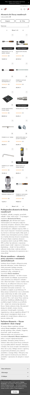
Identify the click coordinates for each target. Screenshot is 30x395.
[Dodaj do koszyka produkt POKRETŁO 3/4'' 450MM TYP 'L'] (12, 162)
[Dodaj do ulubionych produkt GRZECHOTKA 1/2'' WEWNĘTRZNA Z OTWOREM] (12, 63)
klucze (15, 278)
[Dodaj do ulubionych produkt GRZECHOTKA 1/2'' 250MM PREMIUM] (26, 149)
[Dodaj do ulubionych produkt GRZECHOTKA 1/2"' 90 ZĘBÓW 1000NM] (12, 35)
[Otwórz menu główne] (2, 9)
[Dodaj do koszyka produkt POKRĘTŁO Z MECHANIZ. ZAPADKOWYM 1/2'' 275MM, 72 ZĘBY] (26, 190)
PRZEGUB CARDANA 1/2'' (8, 194)
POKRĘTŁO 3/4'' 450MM (7, 137)
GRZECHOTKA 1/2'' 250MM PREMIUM (20, 166)
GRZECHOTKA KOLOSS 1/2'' (21, 52)
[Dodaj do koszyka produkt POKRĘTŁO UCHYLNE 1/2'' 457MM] (26, 76)
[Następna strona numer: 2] (23, 30)
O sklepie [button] (4, 376)
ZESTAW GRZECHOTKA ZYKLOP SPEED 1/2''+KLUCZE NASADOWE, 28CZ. (7, 109)
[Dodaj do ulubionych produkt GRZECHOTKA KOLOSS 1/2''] (26, 35)
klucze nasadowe (11, 328)
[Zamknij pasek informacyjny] (28, 2)
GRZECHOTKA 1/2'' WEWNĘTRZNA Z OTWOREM (6, 80)
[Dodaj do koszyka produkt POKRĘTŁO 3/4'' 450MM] (12, 133)
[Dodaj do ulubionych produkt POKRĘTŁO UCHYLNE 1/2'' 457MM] (26, 63)
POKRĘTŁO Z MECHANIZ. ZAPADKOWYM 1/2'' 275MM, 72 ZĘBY (22, 195)
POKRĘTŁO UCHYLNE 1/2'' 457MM (21, 80)
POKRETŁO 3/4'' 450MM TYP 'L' (7, 166)
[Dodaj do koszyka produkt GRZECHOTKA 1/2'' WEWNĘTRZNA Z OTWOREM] (12, 76)
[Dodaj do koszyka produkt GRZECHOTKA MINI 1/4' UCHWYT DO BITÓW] (26, 133)
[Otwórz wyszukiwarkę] (21, 9)
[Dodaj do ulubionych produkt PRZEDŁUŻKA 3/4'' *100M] (26, 92)
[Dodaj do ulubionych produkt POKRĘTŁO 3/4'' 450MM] (12, 121)
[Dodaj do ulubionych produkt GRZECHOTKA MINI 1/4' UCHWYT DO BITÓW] (26, 121)
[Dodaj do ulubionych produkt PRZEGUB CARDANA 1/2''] (12, 178)
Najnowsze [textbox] (3, 26)
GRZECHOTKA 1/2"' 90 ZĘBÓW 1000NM (7, 52)
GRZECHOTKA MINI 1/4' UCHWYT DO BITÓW (21, 137)
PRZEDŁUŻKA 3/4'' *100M (22, 108)
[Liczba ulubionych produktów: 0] (24, 9)
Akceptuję (15, 392)
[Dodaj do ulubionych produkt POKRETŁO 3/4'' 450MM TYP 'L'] (12, 149)
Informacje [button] (4, 372)
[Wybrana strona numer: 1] (15, 30)
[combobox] (15, 26)
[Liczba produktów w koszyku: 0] (27, 9)
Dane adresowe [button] (6, 369)
